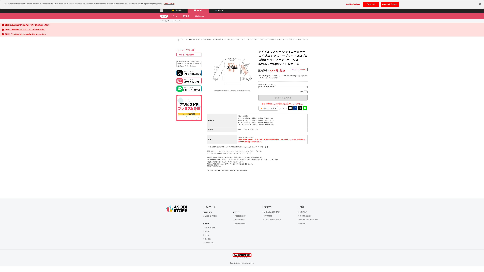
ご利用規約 (303, 212)
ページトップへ (475, 190)
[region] (242, 4)
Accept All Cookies (389, 4)
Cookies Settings (353, 4)
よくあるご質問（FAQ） (272, 212)
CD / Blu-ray (199, 16)
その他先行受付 (240, 224)
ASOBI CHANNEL (211, 216)
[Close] (480, 4)
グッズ (164, 16)
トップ (179, 39)
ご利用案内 (268, 216)
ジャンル (177, 21)
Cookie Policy (169, 4)
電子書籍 (186, 16)
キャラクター (166, 21)
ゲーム (174, 16)
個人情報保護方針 (305, 216)
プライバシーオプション (272, 219)
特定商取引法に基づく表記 (308, 219)
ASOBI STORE (210, 227)
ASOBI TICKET (240, 216)
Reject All (371, 4)
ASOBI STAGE (240, 220)
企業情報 (302, 223)
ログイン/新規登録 (186, 55)
